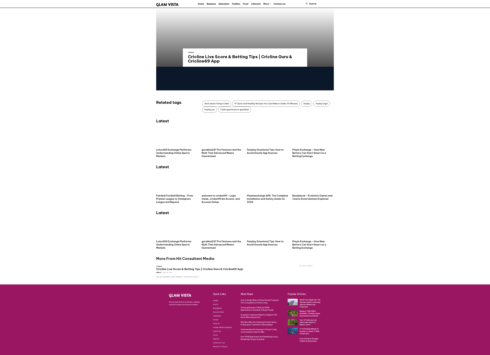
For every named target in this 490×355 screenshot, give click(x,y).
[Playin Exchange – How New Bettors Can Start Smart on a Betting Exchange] (313, 136)
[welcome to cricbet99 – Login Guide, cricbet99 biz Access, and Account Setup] (222, 182)
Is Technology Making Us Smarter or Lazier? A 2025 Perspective (309, 331)
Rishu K (158, 272)
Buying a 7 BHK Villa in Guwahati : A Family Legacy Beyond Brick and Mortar (310, 313)
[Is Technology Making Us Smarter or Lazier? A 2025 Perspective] (293, 331)
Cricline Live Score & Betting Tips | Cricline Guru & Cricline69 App (240, 59)
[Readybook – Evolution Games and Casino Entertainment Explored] (313, 182)
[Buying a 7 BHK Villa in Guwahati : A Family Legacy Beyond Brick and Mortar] (293, 313)
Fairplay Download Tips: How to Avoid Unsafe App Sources (265, 243)
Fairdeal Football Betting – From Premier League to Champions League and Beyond (174, 199)
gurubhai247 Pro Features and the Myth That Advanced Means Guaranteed (221, 153)
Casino (191, 52)
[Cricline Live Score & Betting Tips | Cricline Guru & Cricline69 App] (245, 37)
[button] (310, 3)
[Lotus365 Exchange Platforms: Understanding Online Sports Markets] (177, 136)
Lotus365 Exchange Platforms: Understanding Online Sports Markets (174, 153)
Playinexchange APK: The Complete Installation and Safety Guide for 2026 (267, 199)
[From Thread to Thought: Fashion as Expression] (293, 340)
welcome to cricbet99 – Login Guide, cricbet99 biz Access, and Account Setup (221, 199)
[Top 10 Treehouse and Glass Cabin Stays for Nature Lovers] (293, 322)
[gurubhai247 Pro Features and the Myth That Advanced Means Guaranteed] (222, 136)
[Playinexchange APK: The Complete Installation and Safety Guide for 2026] (268, 182)
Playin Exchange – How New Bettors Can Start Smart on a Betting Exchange (309, 153)
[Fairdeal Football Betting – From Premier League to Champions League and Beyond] (177, 182)
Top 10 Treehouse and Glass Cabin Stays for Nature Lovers (308, 322)
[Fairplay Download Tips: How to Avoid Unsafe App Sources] (268, 136)
